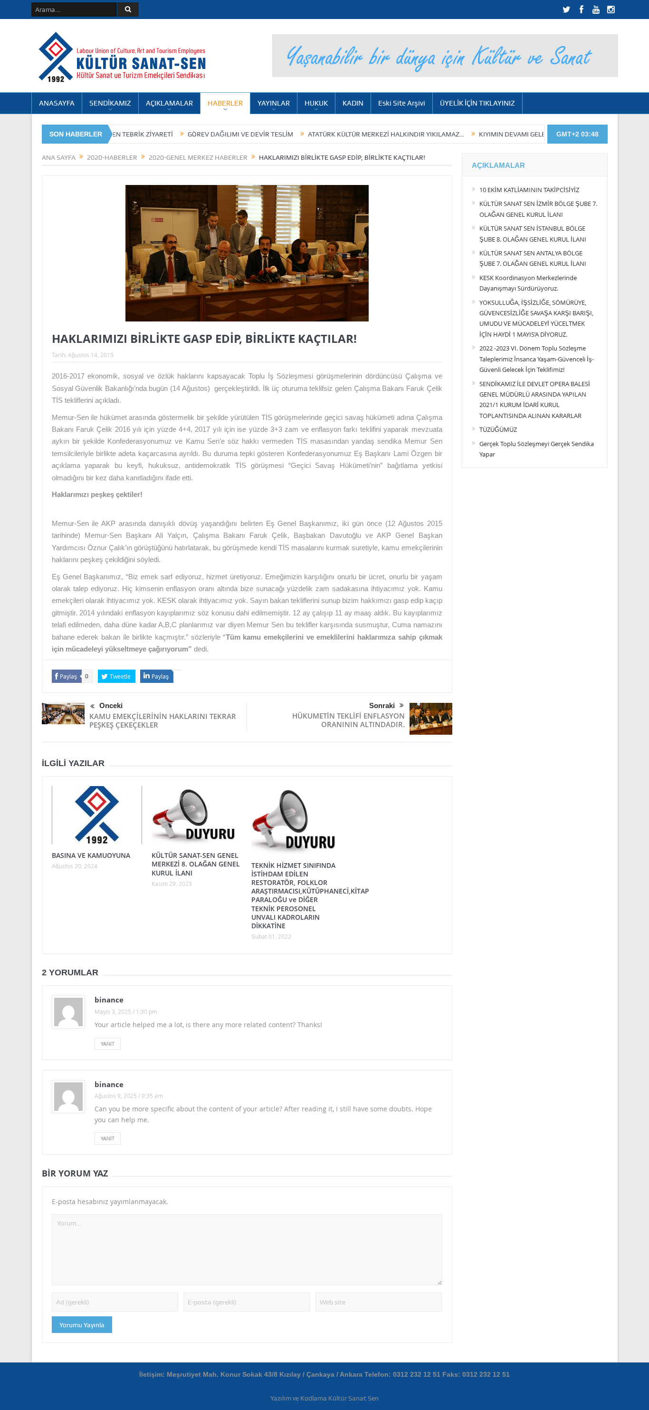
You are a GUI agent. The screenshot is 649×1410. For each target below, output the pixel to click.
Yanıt (108, 1043)
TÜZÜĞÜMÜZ (498, 429)
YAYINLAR (274, 103)
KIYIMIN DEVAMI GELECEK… (480, 134)
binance (109, 999)
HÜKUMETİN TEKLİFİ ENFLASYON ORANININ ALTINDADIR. (348, 720)
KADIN (353, 103)
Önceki (111, 705)
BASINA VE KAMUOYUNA (91, 855)
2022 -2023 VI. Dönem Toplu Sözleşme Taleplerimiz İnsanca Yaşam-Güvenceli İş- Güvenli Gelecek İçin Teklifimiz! (536, 359)
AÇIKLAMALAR (169, 103)
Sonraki (382, 705)
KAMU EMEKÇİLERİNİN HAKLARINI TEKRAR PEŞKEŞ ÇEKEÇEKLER (162, 720)
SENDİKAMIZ (110, 103)
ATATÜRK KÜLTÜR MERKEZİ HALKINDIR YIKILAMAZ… (346, 134)
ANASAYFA (57, 103)
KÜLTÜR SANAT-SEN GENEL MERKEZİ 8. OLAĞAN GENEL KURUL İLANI (196, 864)
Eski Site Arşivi (401, 103)
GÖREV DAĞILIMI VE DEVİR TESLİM (200, 134)
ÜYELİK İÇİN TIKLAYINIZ (477, 103)
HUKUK (316, 103)
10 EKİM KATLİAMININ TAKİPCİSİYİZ (529, 189)
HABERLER (225, 103)
